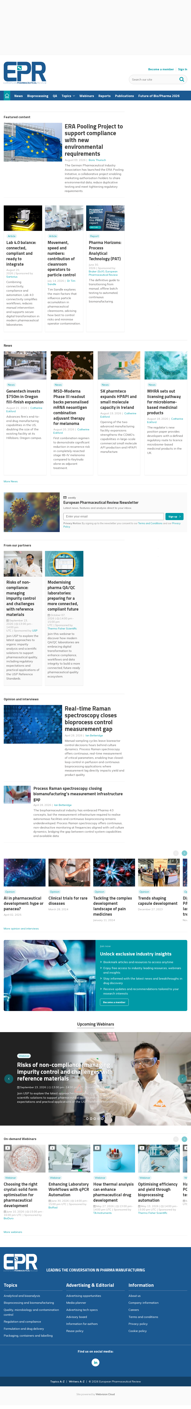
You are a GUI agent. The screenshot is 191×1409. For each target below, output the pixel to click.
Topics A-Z (57, 1381)
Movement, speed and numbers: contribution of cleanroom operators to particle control (62, 258)
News (11, 384)
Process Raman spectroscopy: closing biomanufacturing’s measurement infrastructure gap (78, 793)
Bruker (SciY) (96, 271)
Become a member (161, 69)
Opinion (10, 891)
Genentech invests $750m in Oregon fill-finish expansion (24, 396)
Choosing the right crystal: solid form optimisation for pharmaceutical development (20, 1195)
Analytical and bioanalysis (22, 1296)
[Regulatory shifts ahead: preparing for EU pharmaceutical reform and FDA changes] (91, 1119)
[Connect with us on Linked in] (95, 1362)
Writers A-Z (76, 1381)
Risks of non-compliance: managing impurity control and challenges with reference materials (21, 598)
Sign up (172, 516)
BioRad (52, 1207)
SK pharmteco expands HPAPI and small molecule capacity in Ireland (118, 399)
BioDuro (9, 1218)
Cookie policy (138, 1331)
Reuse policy (75, 1331)
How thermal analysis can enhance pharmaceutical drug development (113, 1192)
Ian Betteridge (94, 735)
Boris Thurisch (97, 160)
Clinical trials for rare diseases (67, 901)
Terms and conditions (143, 1317)
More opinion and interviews (21, 928)
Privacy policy (138, 1324)
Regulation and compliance (22, 1321)
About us (135, 1296)
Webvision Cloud (105, 1394)
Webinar (24, 1061)
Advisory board (76, 1317)
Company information (144, 1302)
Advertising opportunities (83, 1296)
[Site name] (25, 83)
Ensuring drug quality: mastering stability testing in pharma (59, 1074)
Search (182, 79)
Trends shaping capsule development (158, 901)
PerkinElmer (112, 1086)
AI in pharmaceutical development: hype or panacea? (23, 903)
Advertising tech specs (82, 1310)
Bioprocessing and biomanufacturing (29, 1302)
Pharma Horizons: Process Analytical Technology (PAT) (105, 250)
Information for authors (82, 1324)
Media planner (76, 1302)
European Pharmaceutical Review (103, 273)
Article (11, 236)
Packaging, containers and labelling (28, 1335)
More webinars (13, 1232)
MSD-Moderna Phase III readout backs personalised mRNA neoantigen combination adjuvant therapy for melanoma (71, 407)
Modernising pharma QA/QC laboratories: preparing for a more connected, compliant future (63, 595)
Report (94, 236)
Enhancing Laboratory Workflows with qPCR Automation (68, 1189)
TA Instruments (102, 1213)
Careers (134, 1310)
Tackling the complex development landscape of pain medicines (112, 906)
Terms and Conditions (150, 523)
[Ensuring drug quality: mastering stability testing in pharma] (98, 1119)
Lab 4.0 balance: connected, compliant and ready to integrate (21, 253)
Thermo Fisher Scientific (62, 628)
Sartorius (12, 276)
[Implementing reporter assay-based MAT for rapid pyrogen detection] (87, 1119)
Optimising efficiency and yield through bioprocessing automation (157, 1192)
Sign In (182, 69)
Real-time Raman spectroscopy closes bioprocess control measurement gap (91, 719)
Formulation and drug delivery (24, 1328)
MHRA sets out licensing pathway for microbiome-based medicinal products (164, 402)
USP (34, 630)
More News (11, 481)
